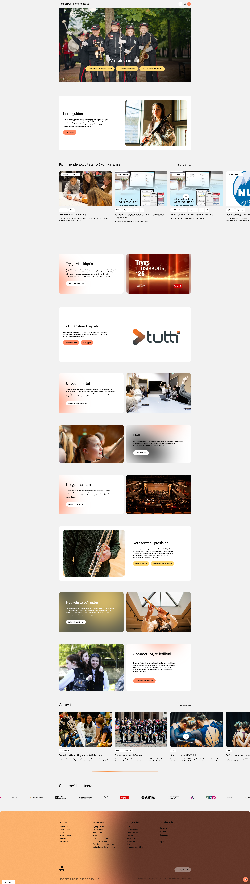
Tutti (128, 827)
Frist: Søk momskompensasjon (152, 68)
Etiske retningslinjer (100, 838)
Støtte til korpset (141, 564)
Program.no (130, 835)
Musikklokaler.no (132, 841)
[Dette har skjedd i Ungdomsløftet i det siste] (85, 737)
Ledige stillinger (65, 835)
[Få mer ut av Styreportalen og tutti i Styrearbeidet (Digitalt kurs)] (141, 196)
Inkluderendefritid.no (134, 847)
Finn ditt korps (98, 832)
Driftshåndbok (132, 829)
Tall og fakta (63, 841)
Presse (61, 832)
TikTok (162, 842)
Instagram (164, 828)
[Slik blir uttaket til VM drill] (196, 737)
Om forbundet (64, 829)
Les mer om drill (141, 452)
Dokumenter (98, 829)
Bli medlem (63, 838)
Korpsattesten (132, 832)
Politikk (95, 835)
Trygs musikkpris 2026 (76, 283)
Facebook (164, 835)
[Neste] (186, 196)
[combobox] (8, 882)
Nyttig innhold (98, 827)
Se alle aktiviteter (184, 165)
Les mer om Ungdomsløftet (77, 403)
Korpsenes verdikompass (127, 68)
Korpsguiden (69, 132)
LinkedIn (163, 831)
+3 (141, 210)
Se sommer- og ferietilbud (144, 680)
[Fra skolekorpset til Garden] (141, 737)
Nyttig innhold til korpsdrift (162, 564)
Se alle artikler (185, 705)
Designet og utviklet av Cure (180, 878)
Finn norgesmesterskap (76, 504)
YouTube (163, 838)
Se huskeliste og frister (75, 622)
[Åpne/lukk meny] (180, 4)
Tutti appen (87, 343)
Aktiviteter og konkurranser (103, 844)
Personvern (142, 878)
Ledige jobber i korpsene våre (104, 847)
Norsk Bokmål (7, 882)
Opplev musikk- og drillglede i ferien (100, 68)
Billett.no (129, 844)
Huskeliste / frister (100, 841)
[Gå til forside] (62, 869)
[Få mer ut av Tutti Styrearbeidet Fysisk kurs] (196, 195)
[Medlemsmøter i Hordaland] (85, 196)
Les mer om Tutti (71, 343)
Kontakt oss (63, 827)
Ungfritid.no (131, 838)
